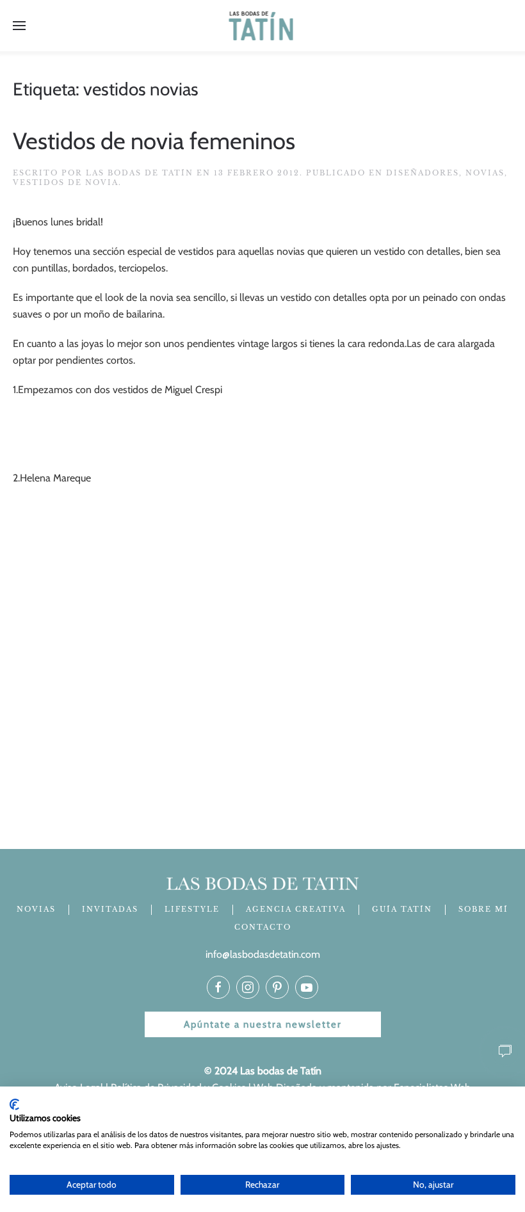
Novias (485, 172)
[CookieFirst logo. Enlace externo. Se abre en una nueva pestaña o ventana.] (14, 1104)
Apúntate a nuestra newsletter (263, 1024)
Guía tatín (402, 909)
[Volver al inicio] (262, 25)
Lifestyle (192, 909)
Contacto (262, 927)
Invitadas (110, 909)
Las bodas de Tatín (139, 172)
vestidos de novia (65, 182)
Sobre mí (483, 909)
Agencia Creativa (296, 909)
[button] (19, 25)
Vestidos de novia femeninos (154, 141)
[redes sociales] (218, 987)
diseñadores (422, 172)
